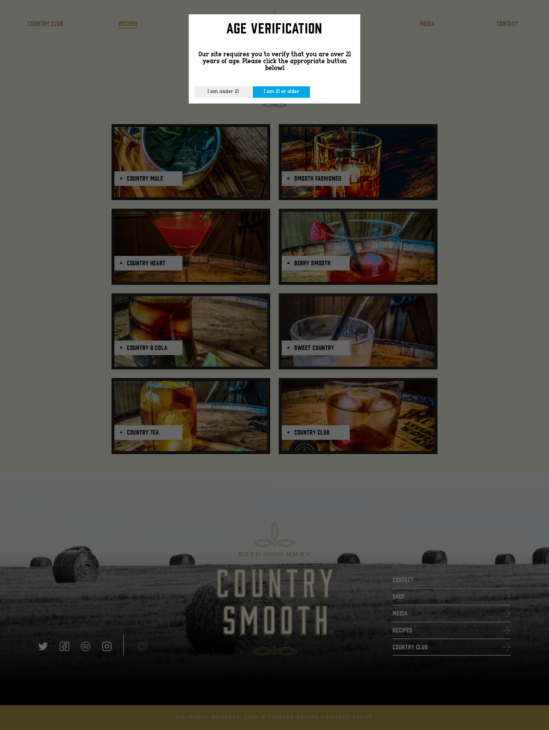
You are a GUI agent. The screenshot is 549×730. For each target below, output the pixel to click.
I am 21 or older (281, 91)
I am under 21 (223, 91)
